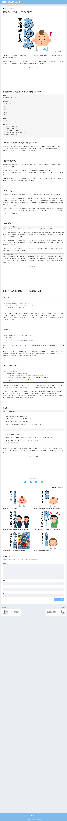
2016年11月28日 (29, 340)
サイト (4, 593)
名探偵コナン (61, 487)
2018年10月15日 (27, 380)
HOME (34, 815)
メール (5, 587)
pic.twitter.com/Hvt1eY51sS (42, 377)
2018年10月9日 (20, 307)
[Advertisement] (33, 77)
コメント (6, 563)
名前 (5, 581)
